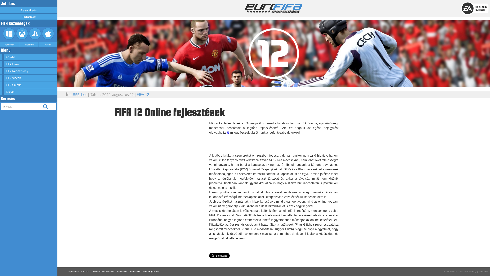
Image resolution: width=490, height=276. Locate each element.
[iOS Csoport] (48, 38)
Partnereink (122, 271)
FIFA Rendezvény (17, 71)
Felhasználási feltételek (103, 271)
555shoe (80, 94)
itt (227, 132)
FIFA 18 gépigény (151, 271)
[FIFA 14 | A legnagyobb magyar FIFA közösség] (273, 11)
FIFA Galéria (13, 84)
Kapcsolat (85, 271)
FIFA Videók (13, 78)
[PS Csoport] (35, 38)
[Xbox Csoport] (22, 38)
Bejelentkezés (29, 10)
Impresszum (73, 271)
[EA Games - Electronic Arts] (474, 14)
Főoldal (10, 57)
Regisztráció (29, 17)
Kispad (10, 91)
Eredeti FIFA (135, 271)
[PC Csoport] (9, 38)
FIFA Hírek (12, 64)
